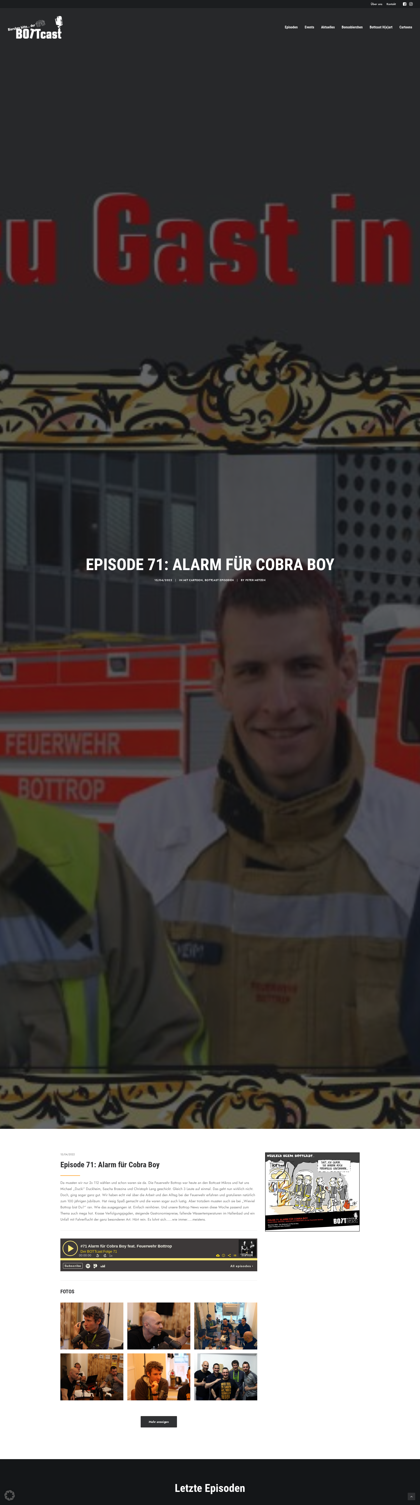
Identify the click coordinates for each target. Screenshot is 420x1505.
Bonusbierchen (352, 27)
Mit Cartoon (193, 580)
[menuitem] (376, 4)
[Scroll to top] (411, 1496)
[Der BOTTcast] (35, 27)
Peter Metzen (255, 580)
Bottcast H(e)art (381, 27)
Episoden (291, 27)
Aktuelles (328, 27)
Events (309, 27)
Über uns (376, 4)
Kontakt (391, 4)
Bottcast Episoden (219, 580)
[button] (404, 4)
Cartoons (405, 27)
